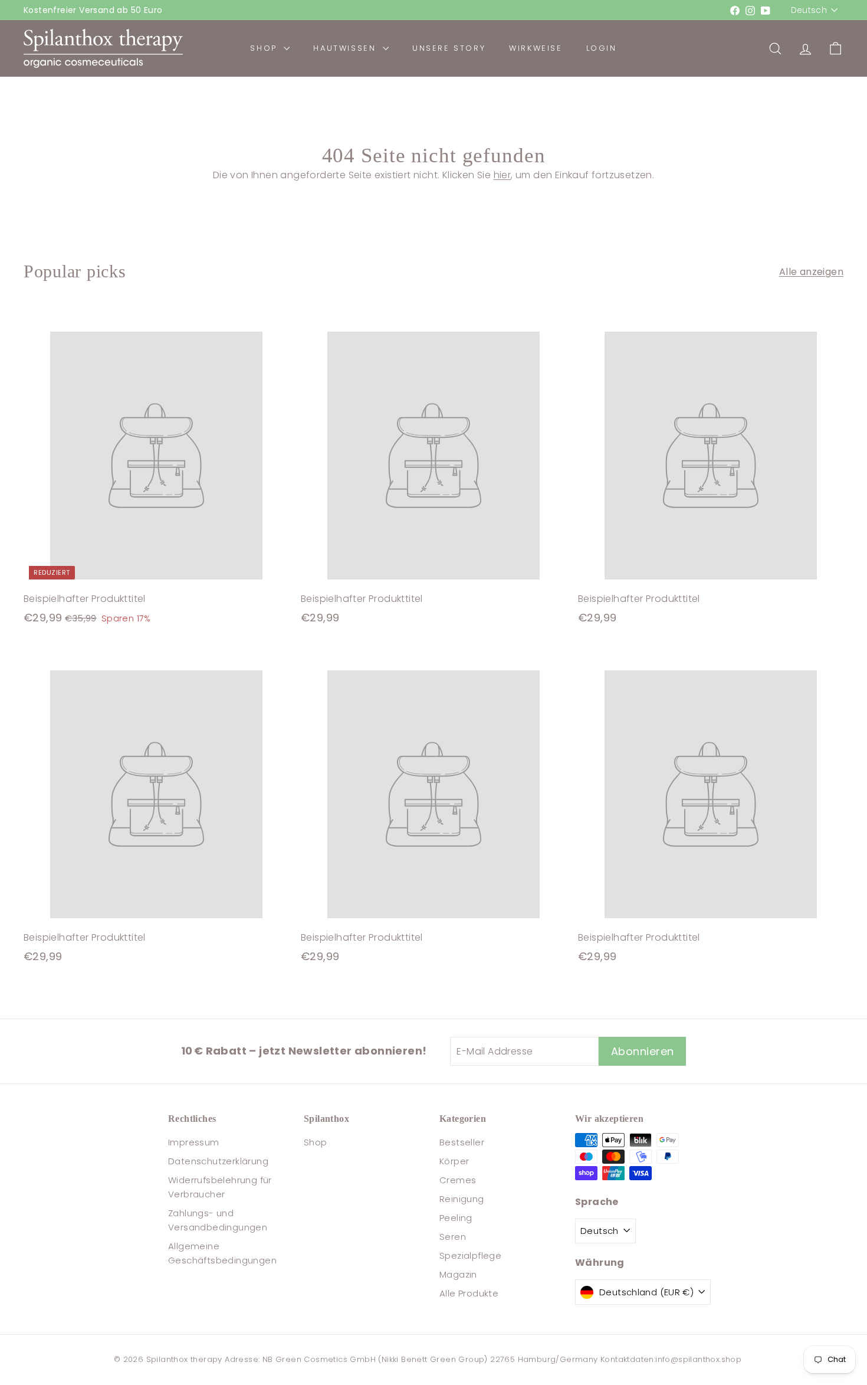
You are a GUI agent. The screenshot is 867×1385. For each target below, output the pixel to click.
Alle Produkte (468, 1293)
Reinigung (461, 1199)
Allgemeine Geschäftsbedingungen (222, 1253)
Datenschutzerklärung (218, 1161)
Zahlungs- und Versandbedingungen (217, 1220)
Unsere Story (448, 48)
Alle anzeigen (811, 272)
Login (601, 48)
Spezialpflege (470, 1255)
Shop (265, 48)
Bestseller (461, 1142)
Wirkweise (535, 48)
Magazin (458, 1274)
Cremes (457, 1180)
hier (502, 175)
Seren (452, 1236)
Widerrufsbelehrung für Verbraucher (220, 1187)
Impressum (193, 1142)
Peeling (455, 1218)
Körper (454, 1161)
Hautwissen (346, 48)
